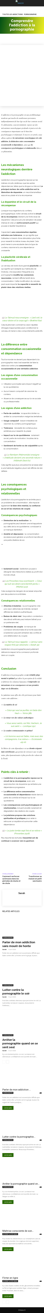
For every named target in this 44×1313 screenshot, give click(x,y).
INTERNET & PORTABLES (10, 1234)
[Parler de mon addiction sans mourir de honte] (22, 927)
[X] (10, 39)
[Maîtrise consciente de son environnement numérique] (22, 1218)
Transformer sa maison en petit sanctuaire (35, 878)
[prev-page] (3, 1061)
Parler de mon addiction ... (16, 1089)
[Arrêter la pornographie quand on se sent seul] (22, 1024)
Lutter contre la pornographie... (18, 1136)
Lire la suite (8, 1108)
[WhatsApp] (21, 39)
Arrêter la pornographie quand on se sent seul (20, 1043)
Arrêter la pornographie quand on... (21, 1183)
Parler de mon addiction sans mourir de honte (19, 944)
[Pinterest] (15, 39)
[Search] (40, 3)
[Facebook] (4, 39)
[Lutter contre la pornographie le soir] (22, 974)
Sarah (21, 893)
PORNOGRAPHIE (30, 14)
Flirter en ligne (10, 1277)
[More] (26, 39)
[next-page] (7, 1061)
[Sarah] (10, 897)
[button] (4, 3)
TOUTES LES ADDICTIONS (12, 14)
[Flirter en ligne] (22, 1265)
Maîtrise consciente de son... (18, 1230)
